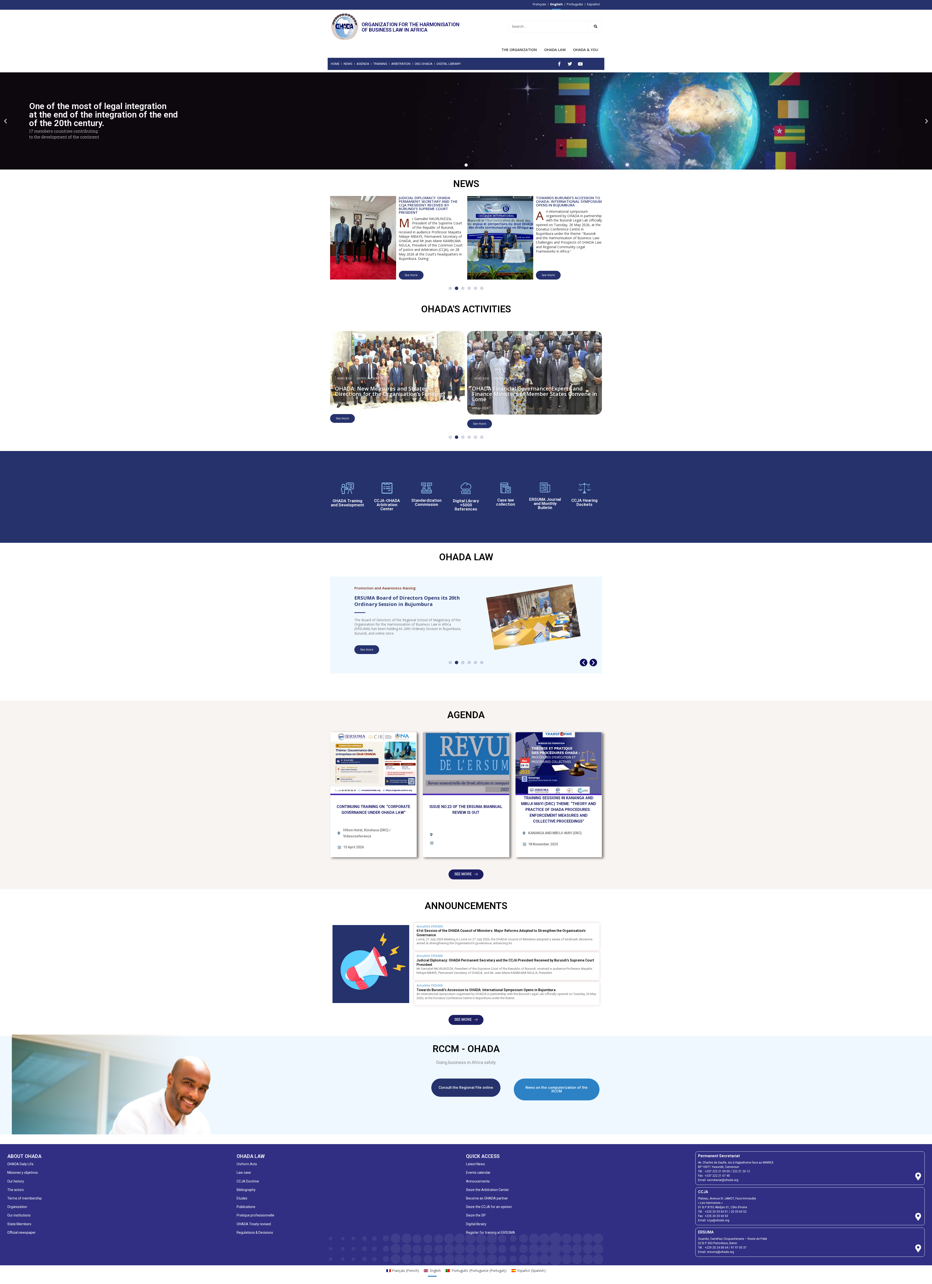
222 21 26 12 (741, 1171)
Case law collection (505, 502)
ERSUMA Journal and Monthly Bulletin (545, 503)
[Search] (595, 26)
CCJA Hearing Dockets (584, 502)
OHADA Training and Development (347, 502)
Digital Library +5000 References (466, 504)
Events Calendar (368, 378)
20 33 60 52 (739, 1211)
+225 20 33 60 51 (716, 1211)
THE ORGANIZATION (519, 49)
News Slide (344, 378)
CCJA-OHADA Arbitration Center (387, 504)
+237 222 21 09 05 (717, 1171)
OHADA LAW (555, 49)
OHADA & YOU (585, 49)
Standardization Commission (426, 502)
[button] (5, 121)
